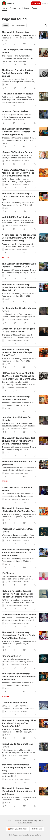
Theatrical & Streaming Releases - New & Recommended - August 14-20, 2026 (19, 139)
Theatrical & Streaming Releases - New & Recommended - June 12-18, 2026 (19, 642)
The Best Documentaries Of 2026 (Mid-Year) (19, 463)
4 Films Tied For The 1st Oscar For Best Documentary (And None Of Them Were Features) (19, 238)
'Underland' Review (11, 656)
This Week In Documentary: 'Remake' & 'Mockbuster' (16, 398)
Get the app (37, 829)
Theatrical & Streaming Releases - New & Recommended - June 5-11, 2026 (19, 683)
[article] (25, 38)
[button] (4, 8)
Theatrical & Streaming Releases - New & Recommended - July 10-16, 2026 (19, 403)
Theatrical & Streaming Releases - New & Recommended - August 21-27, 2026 (19, 36)
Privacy (34, 820)
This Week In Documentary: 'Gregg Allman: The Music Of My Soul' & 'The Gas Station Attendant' (18, 635)
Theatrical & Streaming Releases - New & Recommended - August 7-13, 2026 (19, 203)
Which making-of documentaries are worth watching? (17, 774)
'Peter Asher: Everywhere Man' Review (17, 530)
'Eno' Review (8, 573)
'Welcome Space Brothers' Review (19, 614)
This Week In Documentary (15, 32)
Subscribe (36, 3)
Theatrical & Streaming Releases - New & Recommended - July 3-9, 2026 (19, 448)
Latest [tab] (5, 25)
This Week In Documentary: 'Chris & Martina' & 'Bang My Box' (18, 509)
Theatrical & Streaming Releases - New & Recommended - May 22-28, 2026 (19, 798)
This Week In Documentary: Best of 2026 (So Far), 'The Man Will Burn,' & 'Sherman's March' (18, 441)
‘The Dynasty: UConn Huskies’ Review (17, 51)
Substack (13, 835)
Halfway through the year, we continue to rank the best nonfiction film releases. (19, 468)
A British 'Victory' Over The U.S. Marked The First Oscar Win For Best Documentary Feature (18, 173)
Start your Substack (18, 829)
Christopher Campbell (17, 61)
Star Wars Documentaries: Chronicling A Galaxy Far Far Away (16, 767)
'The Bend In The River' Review (17, 94)
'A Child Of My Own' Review (16, 217)
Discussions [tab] (20, 25)
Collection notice (25, 823)
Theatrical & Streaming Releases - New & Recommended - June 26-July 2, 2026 (19, 515)
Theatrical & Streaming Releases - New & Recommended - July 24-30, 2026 (19, 294)
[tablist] (14, 25)
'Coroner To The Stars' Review (17, 152)
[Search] (45, 25)
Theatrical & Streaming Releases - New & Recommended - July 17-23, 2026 (19, 359)
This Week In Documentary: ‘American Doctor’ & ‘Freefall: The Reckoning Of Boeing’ (18, 132)
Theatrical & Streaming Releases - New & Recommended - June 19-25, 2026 (19, 559)
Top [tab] (12, 25)
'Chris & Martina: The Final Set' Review (17, 489)
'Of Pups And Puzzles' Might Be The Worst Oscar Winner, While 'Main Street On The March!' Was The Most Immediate (18, 376)
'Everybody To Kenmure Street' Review (17, 745)
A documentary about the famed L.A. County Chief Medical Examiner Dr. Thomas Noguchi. (17, 156)
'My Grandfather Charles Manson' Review (19, 309)
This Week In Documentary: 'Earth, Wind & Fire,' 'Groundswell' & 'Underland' (19, 676)
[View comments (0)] (14, 43)
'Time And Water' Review (14, 702)
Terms (40, 820)
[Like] (3, 105)
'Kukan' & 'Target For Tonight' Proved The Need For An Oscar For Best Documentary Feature (17, 594)
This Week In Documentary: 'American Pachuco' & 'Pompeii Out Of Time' (17, 352)
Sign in (45, 3)
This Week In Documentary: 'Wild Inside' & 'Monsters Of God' (19, 265)
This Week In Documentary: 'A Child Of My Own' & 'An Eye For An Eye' (19, 196)
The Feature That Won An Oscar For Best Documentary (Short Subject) (18, 73)
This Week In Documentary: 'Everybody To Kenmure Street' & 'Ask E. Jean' (18, 791)
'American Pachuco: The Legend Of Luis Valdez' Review (18, 330)
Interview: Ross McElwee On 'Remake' (16, 418)
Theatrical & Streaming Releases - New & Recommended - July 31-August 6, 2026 (19, 271)
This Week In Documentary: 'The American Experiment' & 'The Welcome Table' (18, 552)
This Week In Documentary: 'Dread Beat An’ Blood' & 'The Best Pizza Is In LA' (19, 287)
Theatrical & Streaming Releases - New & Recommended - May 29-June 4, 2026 (19, 730)
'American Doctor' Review (15, 111)
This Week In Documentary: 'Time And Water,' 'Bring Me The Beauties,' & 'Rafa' (19, 723)
